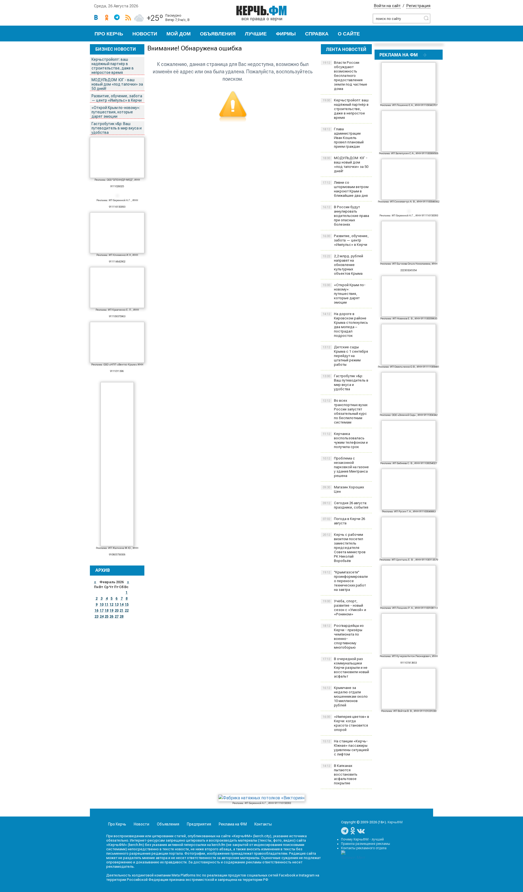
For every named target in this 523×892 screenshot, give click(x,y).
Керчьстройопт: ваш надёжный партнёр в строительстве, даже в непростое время (113, 66)
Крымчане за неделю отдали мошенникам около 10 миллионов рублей (345, 696)
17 (102, 610)
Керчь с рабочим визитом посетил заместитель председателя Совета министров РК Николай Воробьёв (344, 548)
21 (121, 610)
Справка (317, 34)
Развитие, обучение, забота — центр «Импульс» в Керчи (117, 98)
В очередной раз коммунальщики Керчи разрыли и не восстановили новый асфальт (346, 667)
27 (116, 616)
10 (102, 604)
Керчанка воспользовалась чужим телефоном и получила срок (345, 440)
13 (116, 604)
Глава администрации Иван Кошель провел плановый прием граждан (343, 138)
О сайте (349, 34)
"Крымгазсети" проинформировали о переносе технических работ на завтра (345, 581)
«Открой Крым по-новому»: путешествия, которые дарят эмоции (116, 112)
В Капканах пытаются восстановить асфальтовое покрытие (340, 774)
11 (106, 604)
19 (111, 610)
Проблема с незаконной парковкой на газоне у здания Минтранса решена (346, 467)
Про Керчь (109, 34)
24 (102, 616)
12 (111, 604)
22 (127, 610)
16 (96, 610)
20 (116, 610)
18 (106, 610)
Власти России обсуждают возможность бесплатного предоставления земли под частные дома (345, 76)
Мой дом (178, 34)
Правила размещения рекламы (365, 844)
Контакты (263, 824)
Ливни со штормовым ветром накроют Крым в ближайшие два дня (346, 189)
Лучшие (256, 34)
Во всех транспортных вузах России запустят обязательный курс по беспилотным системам (345, 411)
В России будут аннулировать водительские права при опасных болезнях (346, 215)
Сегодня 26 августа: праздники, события (345, 505)
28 (121, 616)
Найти (426, 18)
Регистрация (418, 5)
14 (121, 604)
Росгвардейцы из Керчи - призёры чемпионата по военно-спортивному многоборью (343, 636)
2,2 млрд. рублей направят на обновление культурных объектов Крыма (343, 265)
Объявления (218, 34)
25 (106, 616)
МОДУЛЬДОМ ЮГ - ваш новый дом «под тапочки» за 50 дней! (117, 84)
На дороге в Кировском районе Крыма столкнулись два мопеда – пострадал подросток (345, 325)
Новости (144, 34)
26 (111, 616)
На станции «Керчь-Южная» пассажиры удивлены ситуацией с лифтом (346, 747)
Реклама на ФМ (233, 824)
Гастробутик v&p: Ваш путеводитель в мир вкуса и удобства (117, 128)
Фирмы (286, 34)
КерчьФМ (395, 822)
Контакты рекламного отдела (364, 848)
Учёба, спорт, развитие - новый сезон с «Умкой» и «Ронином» (344, 607)
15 (127, 604)
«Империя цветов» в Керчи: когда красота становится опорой (346, 723)
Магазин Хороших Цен (343, 489)
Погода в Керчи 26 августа (344, 521)
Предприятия (199, 824)
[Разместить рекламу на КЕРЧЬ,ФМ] (425, 55)
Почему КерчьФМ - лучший (362, 839)
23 (96, 616)
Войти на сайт (387, 5)
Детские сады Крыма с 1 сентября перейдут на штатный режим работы (345, 356)
